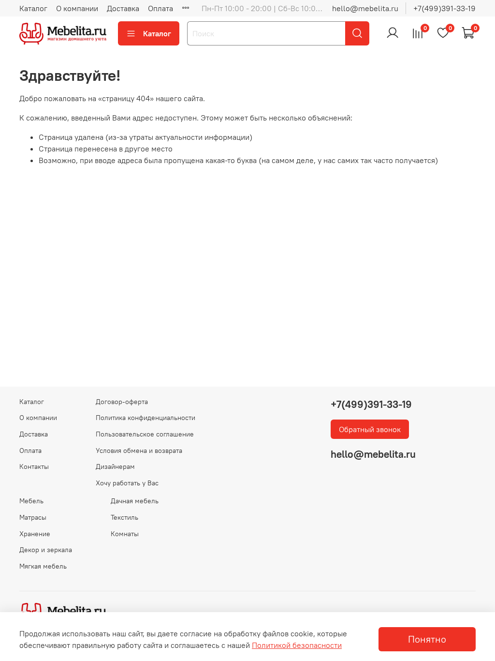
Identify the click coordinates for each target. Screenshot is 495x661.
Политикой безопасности (297, 645)
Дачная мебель (135, 500)
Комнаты (125, 533)
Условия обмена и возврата (139, 450)
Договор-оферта (122, 401)
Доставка (123, 8)
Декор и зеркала (45, 549)
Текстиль (124, 517)
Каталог (33, 8)
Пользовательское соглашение (145, 434)
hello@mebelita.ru (365, 8)
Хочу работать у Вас (127, 483)
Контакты (34, 466)
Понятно (427, 639)
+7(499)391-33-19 (444, 8)
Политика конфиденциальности (145, 417)
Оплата (160, 8)
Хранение (34, 533)
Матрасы (32, 517)
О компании (77, 8)
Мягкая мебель (43, 566)
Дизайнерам (115, 466)
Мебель (31, 500)
